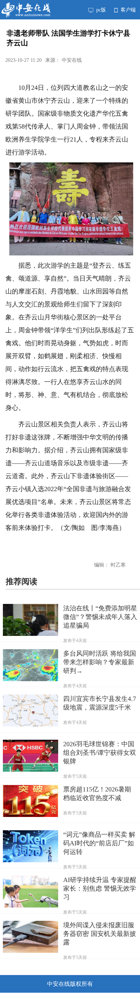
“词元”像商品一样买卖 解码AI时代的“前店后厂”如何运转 (99, 843)
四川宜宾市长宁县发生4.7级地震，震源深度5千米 (99, 703)
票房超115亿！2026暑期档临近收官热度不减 (97, 794)
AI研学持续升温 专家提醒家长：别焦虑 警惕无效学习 (99, 888)
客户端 (127, 10)
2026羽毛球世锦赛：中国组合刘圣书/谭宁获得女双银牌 (99, 752)
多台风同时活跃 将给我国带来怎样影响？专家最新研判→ (99, 662)
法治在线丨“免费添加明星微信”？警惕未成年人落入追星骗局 (100, 617)
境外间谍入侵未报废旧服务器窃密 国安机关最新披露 (99, 934)
